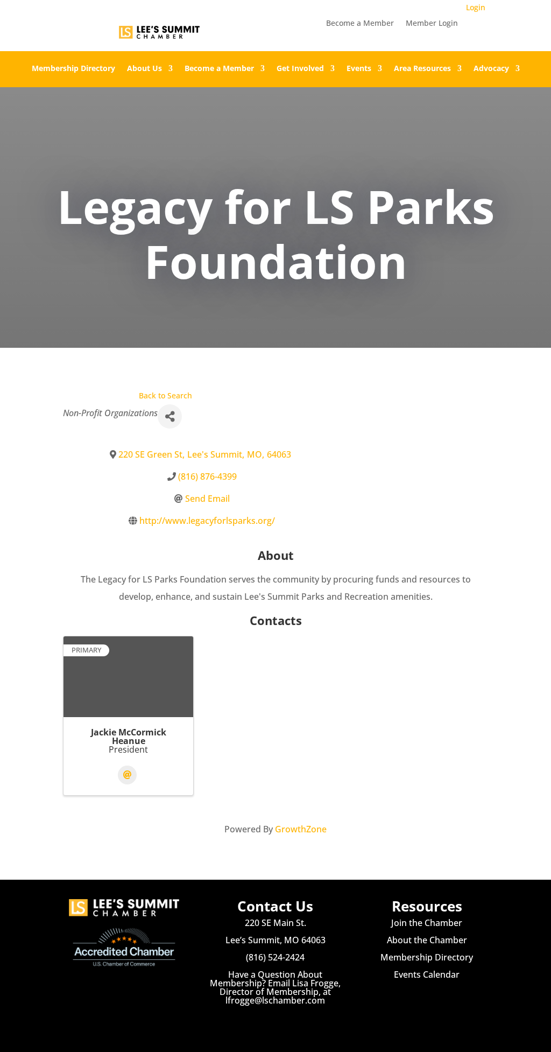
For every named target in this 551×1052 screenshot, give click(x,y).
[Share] (170, 416)
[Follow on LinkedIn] (297, 1019)
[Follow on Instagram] (275, 1019)
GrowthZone (301, 829)
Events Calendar (427, 974)
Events (359, 69)
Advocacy (491, 69)
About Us (144, 69)
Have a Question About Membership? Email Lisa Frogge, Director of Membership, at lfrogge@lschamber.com (275, 987)
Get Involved (300, 69)
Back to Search (165, 395)
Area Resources (422, 69)
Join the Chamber (426, 923)
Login (475, 7)
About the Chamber (427, 940)
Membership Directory (73, 69)
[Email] (127, 775)
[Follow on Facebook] (254, 1019)
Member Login (432, 23)
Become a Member (360, 23)
